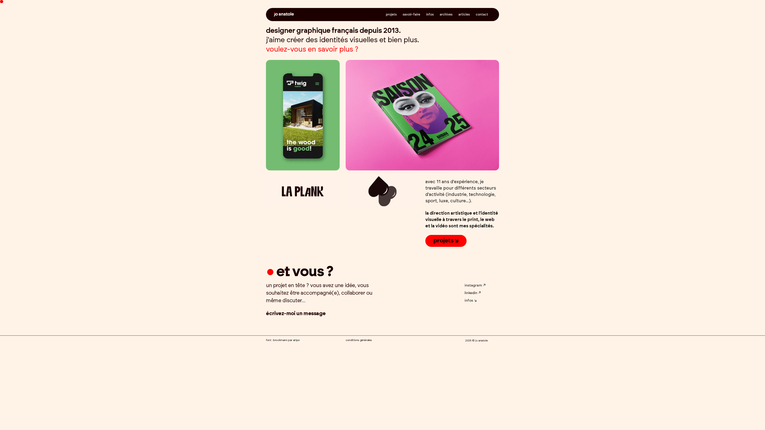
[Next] (321, 115)
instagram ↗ (475, 285)
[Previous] (284, 115)
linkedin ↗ (473, 293)
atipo (296, 340)
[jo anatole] (284, 15)
